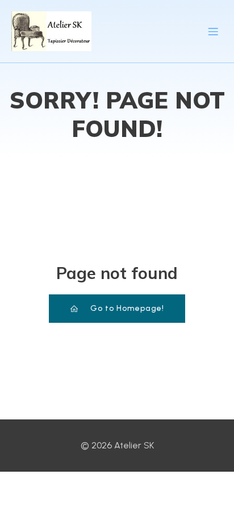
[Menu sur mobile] (213, 31)
